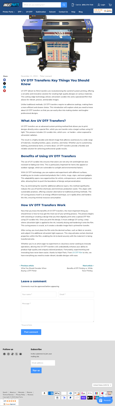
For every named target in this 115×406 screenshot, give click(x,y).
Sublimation (41, 12)
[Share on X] (4, 83)
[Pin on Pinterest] (4, 90)
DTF (20, 12)
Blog (81, 12)
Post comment (31, 332)
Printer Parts (8, 12)
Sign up (36, 370)
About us (13, 392)
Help (73, 12)
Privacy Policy (20, 395)
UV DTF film (77, 252)
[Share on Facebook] (4, 80)
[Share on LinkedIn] (4, 87)
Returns (29, 392)
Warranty (21, 392)
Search (5, 392)
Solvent (52, 12)
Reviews (30, 395)
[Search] (64, 4)
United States (101, 385)
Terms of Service (8, 395)
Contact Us (63, 12)
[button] (102, 4)
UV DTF (29, 12)
